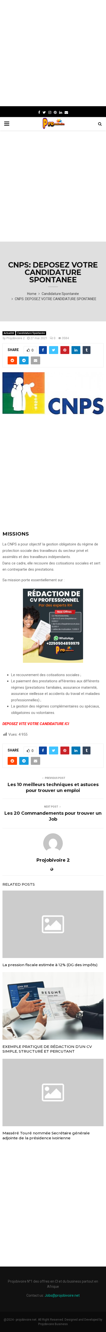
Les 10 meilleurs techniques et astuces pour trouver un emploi (53, 787)
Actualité (9, 333)
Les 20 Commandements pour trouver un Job (53, 816)
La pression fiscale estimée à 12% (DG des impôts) (50, 964)
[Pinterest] (55, 112)
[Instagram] (49, 112)
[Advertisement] (53, 53)
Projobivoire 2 (15, 338)
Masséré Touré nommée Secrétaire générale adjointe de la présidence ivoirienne (46, 1135)
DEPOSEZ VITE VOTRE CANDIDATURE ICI (35, 724)
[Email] (66, 112)
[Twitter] (44, 112)
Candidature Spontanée (31, 333)
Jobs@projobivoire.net (62, 1295)
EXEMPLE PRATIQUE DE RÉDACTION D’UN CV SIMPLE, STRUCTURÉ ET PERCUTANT (47, 1049)
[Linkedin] (60, 112)
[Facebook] (39, 112)
